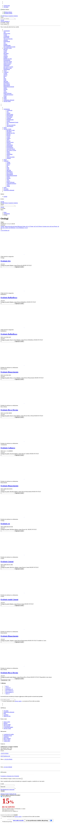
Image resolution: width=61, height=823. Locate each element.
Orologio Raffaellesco (9, 298)
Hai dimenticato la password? (7, 789)
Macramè (6, 81)
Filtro (2, 222)
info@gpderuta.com (5, 756)
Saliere (8, 151)
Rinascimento (7, 85)
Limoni (5, 92)
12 (1, 230)
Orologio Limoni (7, 562)
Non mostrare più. (6, 796)
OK (9, 680)
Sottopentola (6, 65)
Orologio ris (5, 524)
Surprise (5, 89)
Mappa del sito (7, 716)
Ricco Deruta (7, 84)
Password (3, 786)
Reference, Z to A (23, 227)
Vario (5, 90)
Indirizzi (5, 723)
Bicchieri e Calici (8, 68)
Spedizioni (6, 737)
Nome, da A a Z (26, 226)
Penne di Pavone (7, 93)
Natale (5, 127)
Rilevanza (20, 226)
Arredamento (7, 109)
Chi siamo (6, 7)
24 (3, 230)
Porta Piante (6, 37)
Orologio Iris (6, 261)
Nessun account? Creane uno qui (8, 793)
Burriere (8, 135)
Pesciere (8, 141)
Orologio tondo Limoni (9, 599)
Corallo (5, 73)
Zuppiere (6, 40)
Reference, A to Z (15, 227)
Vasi (5, 32)
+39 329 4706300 (8, 767)
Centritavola (6, 36)
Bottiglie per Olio (8, 58)
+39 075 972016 (4, 753)
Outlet (5, 187)
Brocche (6, 49)
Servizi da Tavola (8, 61)
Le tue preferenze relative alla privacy (37, 820)
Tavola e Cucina (7, 129)
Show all (7, 230)
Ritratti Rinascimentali (9, 86)
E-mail (2, 783)
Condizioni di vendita (9, 734)
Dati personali (7, 725)
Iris (4, 77)
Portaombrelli (7, 41)
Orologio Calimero (8, 448)
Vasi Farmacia (10, 126)
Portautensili (9, 146)
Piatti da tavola (7, 64)
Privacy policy (7, 739)
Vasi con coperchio (8, 38)
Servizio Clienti (7, 728)
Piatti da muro (7, 33)
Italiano (10, 12)
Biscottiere (6, 53)
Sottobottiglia (7, 69)
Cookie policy (7, 741)
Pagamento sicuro (8, 735)
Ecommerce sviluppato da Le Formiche (10, 776)
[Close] (1, 105)
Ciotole (5, 50)
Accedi (2, 201)
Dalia (5, 78)
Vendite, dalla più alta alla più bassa (9, 226)
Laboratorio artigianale (9, 190)
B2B (5, 713)
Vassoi (5, 52)
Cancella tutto (4, 680)
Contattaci (6, 714)
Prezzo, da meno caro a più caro (46, 226)
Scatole (5, 34)
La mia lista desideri (8, 727)
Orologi (5, 44)
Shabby (5, 88)
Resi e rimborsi (7, 738)
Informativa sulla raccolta (16, 820)
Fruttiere (6, 57)
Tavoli (5, 159)
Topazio (5, 74)
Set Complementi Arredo (9, 46)
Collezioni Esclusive (8, 94)
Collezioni (6, 161)
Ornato (8, 186)
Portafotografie (7, 45)
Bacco (5, 76)
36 (4, 230)
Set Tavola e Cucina (8, 66)
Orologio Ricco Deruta (9, 410)
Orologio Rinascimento (9, 372)
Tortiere (5, 54)
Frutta (5, 80)
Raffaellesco (6, 82)
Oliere (8, 139)
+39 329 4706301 (8, 759)
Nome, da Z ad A (34, 226)
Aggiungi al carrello (19, 266)
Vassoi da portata (8, 62)
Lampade (9, 118)
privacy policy (18, 701)
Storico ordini (7, 721)
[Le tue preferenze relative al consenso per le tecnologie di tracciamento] (7, 821)
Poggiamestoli (7, 60)
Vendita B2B (7, 5)
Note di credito (7, 724)
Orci (5, 42)
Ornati (5, 96)
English (10, 13)
